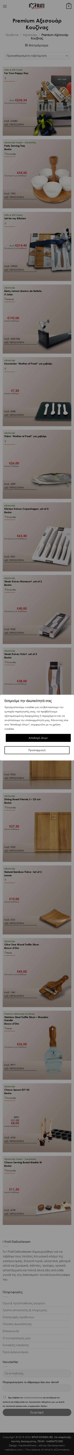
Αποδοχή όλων (38, 737)
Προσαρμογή (37, 750)
